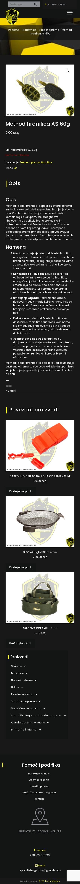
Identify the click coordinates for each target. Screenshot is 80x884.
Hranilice (46, 162)
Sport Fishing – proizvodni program (36, 715)
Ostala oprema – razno (28, 722)
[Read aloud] (7, 386)
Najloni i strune (22, 680)
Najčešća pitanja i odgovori (39, 792)
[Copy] (7, 380)
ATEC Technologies (49, 881)
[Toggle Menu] (70, 12)
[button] (67, 70)
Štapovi (16, 666)
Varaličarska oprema (26, 708)
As (15, 168)
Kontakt (39, 799)
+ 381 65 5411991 (56, 4)
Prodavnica (29, 30)
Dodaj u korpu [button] (18, 491)
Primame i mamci (24, 729)
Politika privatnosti (39, 773)
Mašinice (17, 673)
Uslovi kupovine (39, 786)
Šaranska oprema (24, 701)
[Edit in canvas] (10, 386)
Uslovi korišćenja (39, 780)
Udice (15, 687)
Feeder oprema (49, 30)
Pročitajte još (18, 643)
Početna (13, 30)
